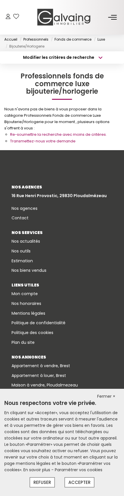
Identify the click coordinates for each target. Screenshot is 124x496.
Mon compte (25, 294)
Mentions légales (28, 313)
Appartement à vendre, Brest (41, 366)
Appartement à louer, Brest (39, 375)
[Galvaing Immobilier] (64, 17)
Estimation (22, 261)
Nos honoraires (26, 303)
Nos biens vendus (29, 270)
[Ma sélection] (16, 17)
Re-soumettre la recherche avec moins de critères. (58, 134)
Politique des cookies (32, 332)
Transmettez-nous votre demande (43, 141)
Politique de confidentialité (38, 323)
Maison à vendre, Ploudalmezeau (45, 385)
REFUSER (42, 482)
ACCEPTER (79, 482)
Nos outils (21, 251)
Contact (20, 218)
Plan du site (23, 342)
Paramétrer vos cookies (78, 470)
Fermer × (106, 396)
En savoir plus (37, 470)
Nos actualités (26, 241)
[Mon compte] (8, 17)
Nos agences (24, 208)
